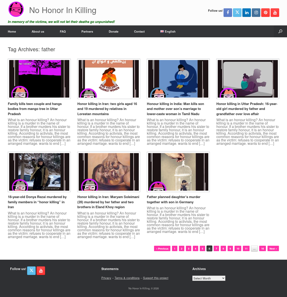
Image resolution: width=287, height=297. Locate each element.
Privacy (106, 278)
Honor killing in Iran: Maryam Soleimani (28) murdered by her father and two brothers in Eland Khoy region (108, 201)
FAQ (63, 31)
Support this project (155, 278)
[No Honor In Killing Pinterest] (265, 12)
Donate (113, 31)
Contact (139, 31)
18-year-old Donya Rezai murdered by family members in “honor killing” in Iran (37, 201)
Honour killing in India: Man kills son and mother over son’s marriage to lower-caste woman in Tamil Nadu (175, 108)
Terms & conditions (127, 278)
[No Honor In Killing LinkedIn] (246, 12)
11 (246, 248)
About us (38, 31)
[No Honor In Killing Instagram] (256, 12)
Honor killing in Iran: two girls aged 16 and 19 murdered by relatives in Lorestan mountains (107, 108)
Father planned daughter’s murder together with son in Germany (173, 199)
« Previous (162, 248)
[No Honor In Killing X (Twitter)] (237, 12)
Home (12, 31)
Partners (87, 31)
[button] (280, 31)
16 (262, 248)
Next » (273, 248)
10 (238, 248)
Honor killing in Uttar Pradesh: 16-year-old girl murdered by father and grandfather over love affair (246, 108)
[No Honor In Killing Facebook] (228, 12)
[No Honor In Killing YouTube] (275, 12)
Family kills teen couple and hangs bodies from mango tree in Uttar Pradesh (35, 108)
